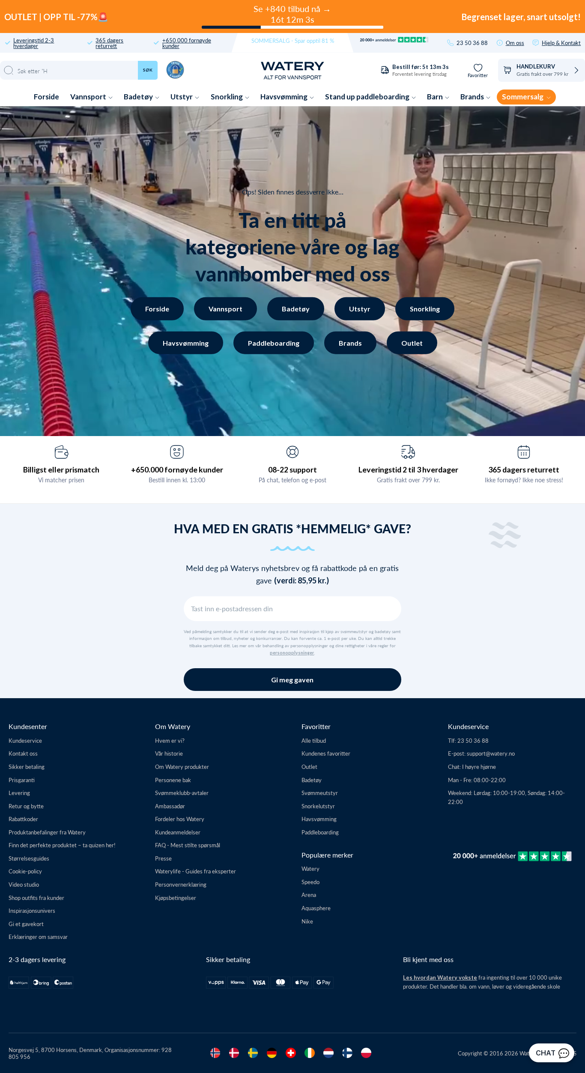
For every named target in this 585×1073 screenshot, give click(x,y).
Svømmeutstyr (319, 793)
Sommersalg (523, 96)
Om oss (515, 42)
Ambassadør (170, 806)
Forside (46, 96)
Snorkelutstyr (318, 806)
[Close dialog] (144, 837)
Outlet (412, 342)
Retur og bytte (26, 806)
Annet (80, 1013)
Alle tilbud (313, 740)
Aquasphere (316, 908)
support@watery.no (491, 753)
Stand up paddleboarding (368, 96)
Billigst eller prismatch (61, 469)
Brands (472, 96)
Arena (308, 895)
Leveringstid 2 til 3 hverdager (408, 469)
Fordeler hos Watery (179, 819)
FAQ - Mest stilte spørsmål (187, 845)
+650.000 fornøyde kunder (186, 42)
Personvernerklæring (180, 884)
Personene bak (173, 780)
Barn (435, 96)
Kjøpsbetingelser (175, 898)
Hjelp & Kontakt (561, 42)
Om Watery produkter (182, 766)
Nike (307, 921)
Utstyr (182, 96)
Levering (19, 793)
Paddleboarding (273, 342)
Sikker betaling (27, 766)
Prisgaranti (22, 780)
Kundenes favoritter (325, 753)
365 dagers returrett (109, 42)
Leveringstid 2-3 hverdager (33, 42)
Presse (163, 858)
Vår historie (169, 753)
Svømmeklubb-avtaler (182, 793)
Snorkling (227, 96)
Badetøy (139, 96)
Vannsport (88, 96)
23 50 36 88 (472, 42)
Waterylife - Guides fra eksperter (195, 871)
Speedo (310, 882)
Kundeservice (25, 740)
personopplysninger (292, 652)
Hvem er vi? (170, 740)
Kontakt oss (23, 753)
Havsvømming (284, 96)
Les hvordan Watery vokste (440, 977)
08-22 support (292, 469)
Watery (310, 868)
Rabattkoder (23, 819)
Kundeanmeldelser (177, 832)
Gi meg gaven (292, 679)
